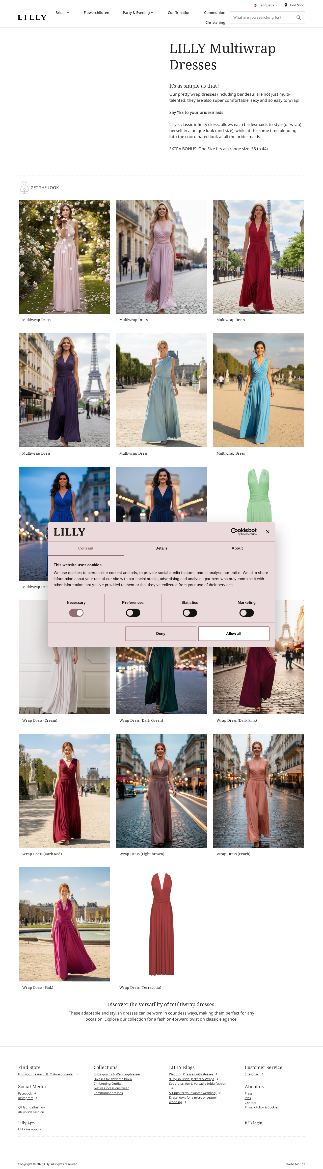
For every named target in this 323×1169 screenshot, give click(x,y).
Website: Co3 (295, 1164)
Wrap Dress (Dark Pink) (237, 720)
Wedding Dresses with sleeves (191, 1074)
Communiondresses (108, 1093)
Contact (250, 1103)
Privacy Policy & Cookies (262, 1107)
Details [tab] (161, 548)
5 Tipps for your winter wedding (193, 1093)
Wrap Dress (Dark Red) (42, 853)
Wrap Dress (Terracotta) (140, 987)
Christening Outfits (107, 1083)
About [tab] (237, 548)
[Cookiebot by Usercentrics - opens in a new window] (234, 531)
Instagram (25, 1098)
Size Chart (252, 1074)
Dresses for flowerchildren (113, 1079)
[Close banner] (268, 531)
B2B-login (253, 1122)
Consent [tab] (85, 548)
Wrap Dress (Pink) (37, 987)
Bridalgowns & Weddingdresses (117, 1074)
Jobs (248, 1098)
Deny (160, 634)
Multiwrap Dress (36, 319)
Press (249, 1093)
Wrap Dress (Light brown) (141, 853)
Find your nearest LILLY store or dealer (46, 1074)
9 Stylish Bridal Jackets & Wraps (191, 1079)
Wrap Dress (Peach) (233, 853)
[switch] (133, 613)
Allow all (233, 634)
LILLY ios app (27, 1129)
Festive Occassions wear (111, 1088)
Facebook (25, 1093)
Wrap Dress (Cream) (39, 720)
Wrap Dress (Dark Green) (141, 720)
